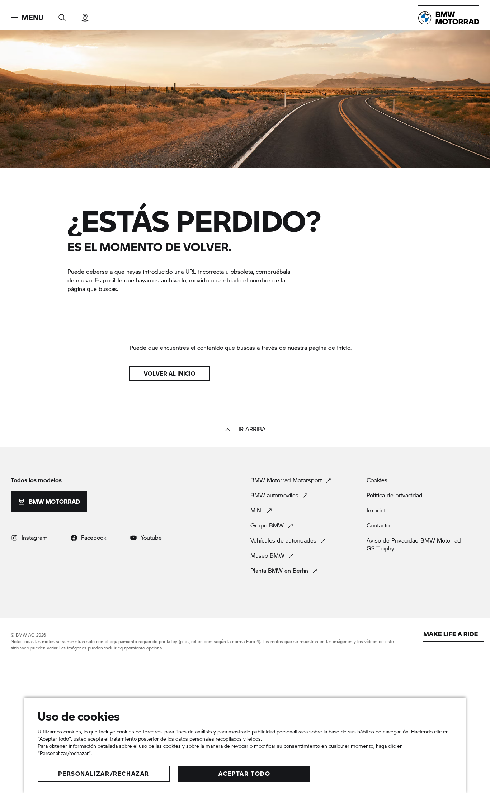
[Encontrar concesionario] (85, 15)
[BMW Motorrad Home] (448, 17)
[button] (27, 18)
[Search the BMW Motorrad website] (62, 15)
